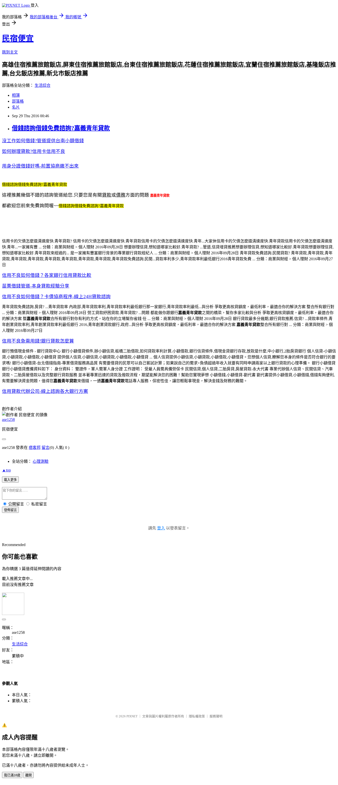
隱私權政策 (197, 716)
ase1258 (8, 419)
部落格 (18, 101)
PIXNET (132, 716)
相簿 (16, 95)
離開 (28, 775)
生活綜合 (42, 85)
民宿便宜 (18, 38)
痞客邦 (35, 447)
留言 (45, 447)
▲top (6, 470)
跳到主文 (10, 52)
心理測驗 (40, 461)
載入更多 (10, 480)
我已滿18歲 (12, 775)
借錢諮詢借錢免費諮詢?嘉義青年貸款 (61, 128)
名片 (16, 107)
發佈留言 (10, 510)
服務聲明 (216, 716)
